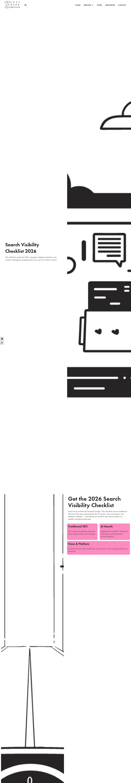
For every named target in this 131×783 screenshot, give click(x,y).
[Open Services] (93, 5)
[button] (25, 5)
